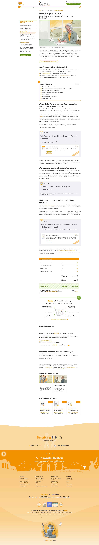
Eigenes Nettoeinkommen (46, 262)
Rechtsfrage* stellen (55, 482)
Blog (36, 484)
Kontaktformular (61, 368)
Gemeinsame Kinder (46, 271)
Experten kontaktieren (52, 147)
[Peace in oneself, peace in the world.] (4, 454)
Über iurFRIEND (69, 478)
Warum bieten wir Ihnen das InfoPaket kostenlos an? (58, 319)
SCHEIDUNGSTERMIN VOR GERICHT (26, 53)
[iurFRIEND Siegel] (39, 504)
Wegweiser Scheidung (39, 478)
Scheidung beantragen (24, 478)
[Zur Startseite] (44, 3)
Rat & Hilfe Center (54, 486)
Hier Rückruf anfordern (73, 412)
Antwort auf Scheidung (24, 481)
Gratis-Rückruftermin (70, 367)
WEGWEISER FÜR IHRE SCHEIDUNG (26, 45)
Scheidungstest (38, 481)
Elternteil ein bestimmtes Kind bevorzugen (66, 250)
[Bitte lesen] (23, 5)
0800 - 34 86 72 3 (49, 367)
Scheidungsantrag (24, 55)
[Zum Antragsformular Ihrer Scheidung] (42, 406)
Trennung (41, 116)
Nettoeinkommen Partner (45, 265)
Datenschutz (48, 517)
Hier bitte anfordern (59, 412)
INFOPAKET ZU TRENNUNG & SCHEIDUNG (27, 48)
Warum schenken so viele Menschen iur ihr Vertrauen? (51, 499)
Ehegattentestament (46, 73)
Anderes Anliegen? (23, 486)
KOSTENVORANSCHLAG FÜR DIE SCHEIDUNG (27, 47)
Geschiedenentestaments (50, 205)
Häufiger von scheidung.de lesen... (42, 486)
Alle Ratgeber (38, 482)
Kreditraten (43, 268)
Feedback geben (54, 484)
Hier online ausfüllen (45, 412)
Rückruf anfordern (54, 481)
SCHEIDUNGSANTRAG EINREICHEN (26, 44)
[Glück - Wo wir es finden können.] (57, 517)
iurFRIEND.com (69, 486)
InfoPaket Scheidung (39, 479)
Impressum (54, 517)
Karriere (68, 482)
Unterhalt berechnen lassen (25, 484)
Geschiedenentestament (65, 75)
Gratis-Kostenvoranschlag (51, 291)
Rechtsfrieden (69, 484)
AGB (44, 517)
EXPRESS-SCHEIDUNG (23, 50)
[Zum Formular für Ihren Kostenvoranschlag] (56, 406)
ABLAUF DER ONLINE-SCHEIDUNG (25, 51)
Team (68, 481)
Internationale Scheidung (24, 482)
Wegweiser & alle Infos (73, 5)
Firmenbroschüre (70, 479)
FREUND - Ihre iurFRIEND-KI (56, 478)
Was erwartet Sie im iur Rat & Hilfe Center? (53, 345)
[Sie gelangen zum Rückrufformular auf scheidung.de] (70, 406)
